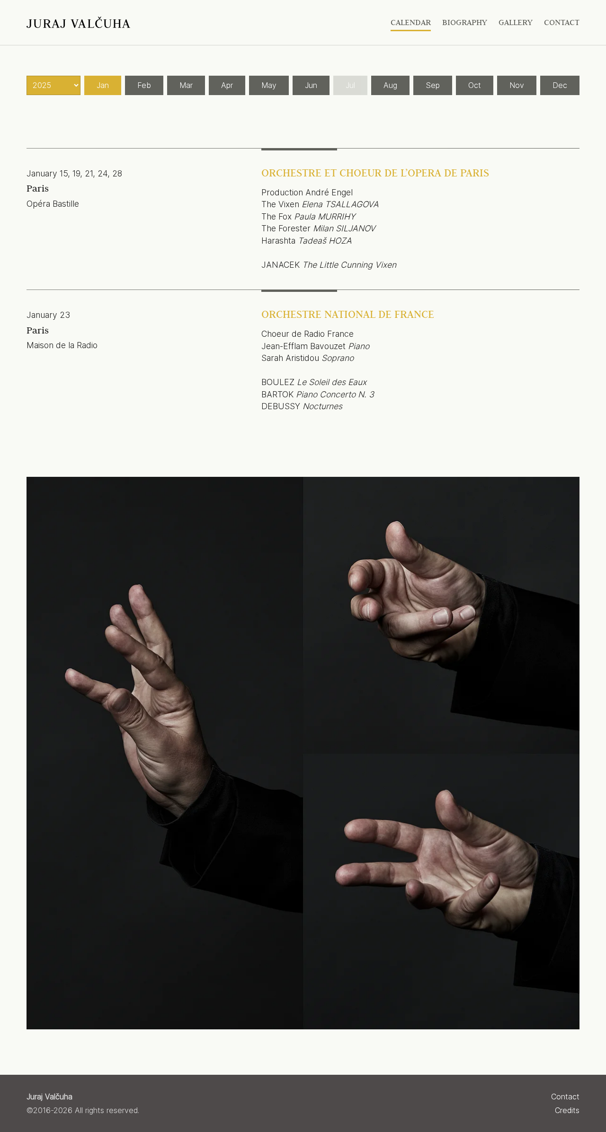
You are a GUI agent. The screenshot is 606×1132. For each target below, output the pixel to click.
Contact (561, 22)
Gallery (516, 22)
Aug (390, 85)
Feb (144, 85)
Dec (560, 85)
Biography (464, 22)
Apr (227, 85)
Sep (433, 85)
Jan (103, 85)
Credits (567, 1110)
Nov (516, 85)
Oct (474, 85)
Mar (186, 85)
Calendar (411, 22)
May (268, 85)
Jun (311, 85)
